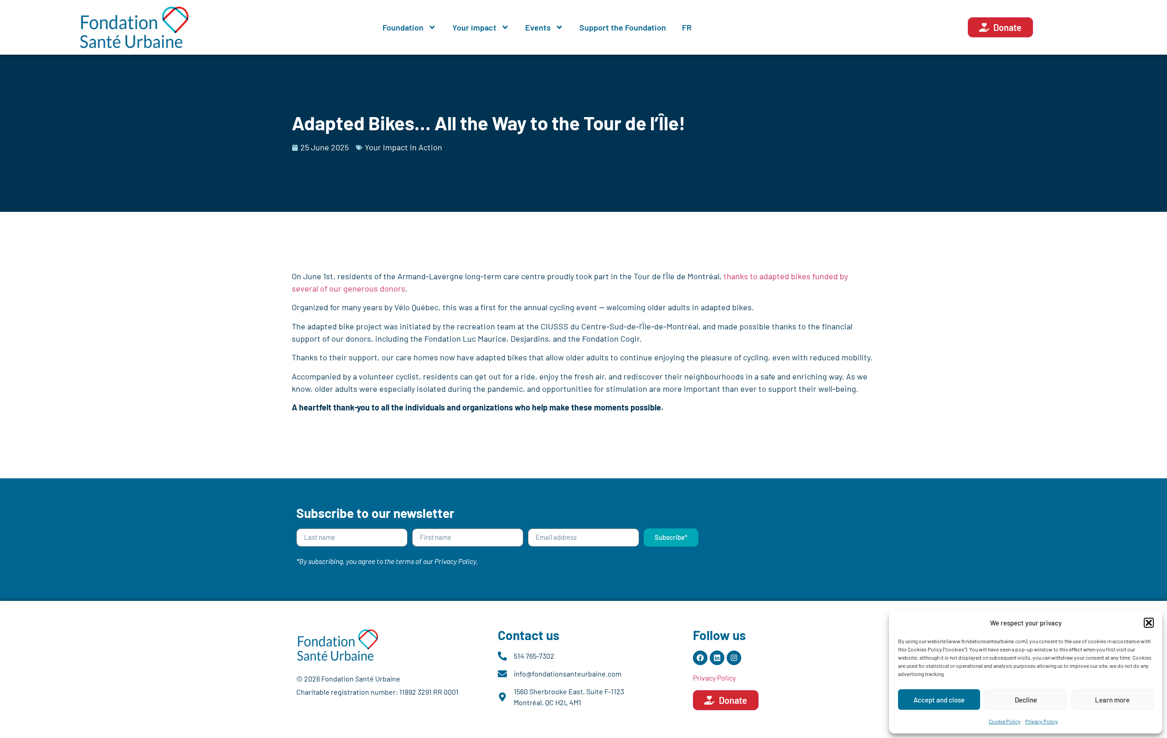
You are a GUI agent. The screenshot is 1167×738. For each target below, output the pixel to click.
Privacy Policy (1041, 721)
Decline (1026, 700)
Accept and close (939, 700)
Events (538, 27)
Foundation (402, 27)
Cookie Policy (1005, 721)
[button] (1148, 622)
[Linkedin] (717, 658)
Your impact (474, 27)
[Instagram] (734, 658)
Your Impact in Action (403, 147)
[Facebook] (700, 658)
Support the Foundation (622, 27)
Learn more (1112, 700)
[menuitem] (686, 27)
